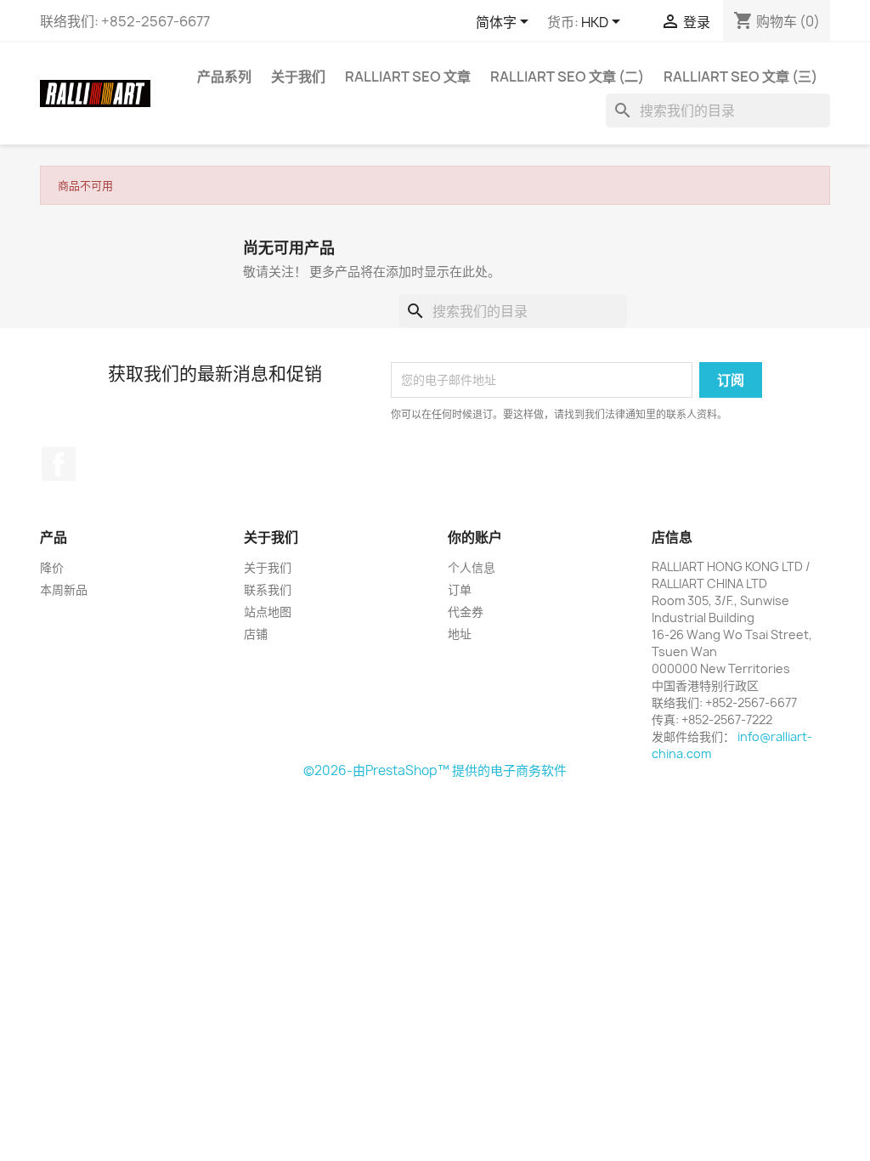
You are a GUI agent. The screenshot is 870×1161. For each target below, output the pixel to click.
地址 (460, 634)
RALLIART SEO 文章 (408, 76)
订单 (460, 589)
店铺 (256, 634)
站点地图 (267, 611)
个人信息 (471, 567)
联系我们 (267, 589)
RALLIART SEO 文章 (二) (567, 76)
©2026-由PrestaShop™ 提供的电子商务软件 (435, 770)
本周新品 (64, 589)
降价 (52, 567)
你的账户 (475, 537)
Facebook (59, 464)
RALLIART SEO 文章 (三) (740, 76)
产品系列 (224, 76)
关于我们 (298, 76)
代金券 (465, 611)
